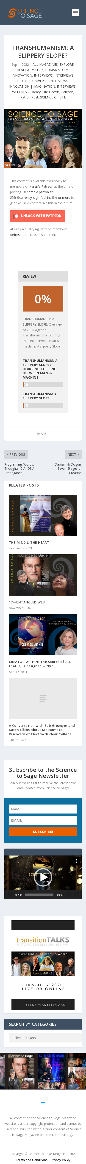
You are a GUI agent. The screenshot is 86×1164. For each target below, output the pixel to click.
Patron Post (29, 97)
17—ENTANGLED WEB (27, 602)
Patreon (67, 92)
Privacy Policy (60, 1160)
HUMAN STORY (57, 70)
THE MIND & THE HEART (29, 542)
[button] (43, 877)
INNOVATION (22, 75)
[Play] (11, 894)
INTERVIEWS (43, 75)
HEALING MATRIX (30, 70)
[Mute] (69, 894)
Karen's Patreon (41, 186)
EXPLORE (67, 64)
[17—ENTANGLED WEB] (43, 575)
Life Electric (50, 92)
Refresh (16, 234)
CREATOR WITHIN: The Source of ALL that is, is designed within (40, 663)
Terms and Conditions (31, 1160)
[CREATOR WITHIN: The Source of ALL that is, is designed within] (43, 634)
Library (36, 92)
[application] (43, 877)
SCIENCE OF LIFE (53, 97)
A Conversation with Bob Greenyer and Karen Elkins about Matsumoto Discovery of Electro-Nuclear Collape (42, 729)
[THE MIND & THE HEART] (43, 515)
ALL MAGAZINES (45, 64)
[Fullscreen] (76, 894)
